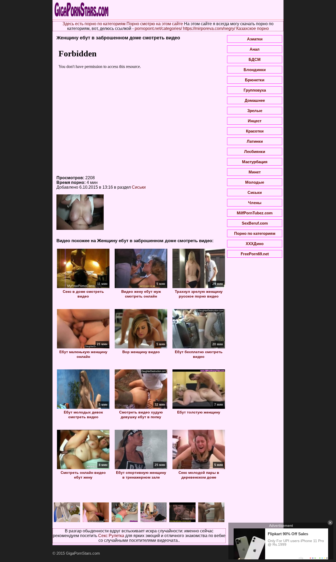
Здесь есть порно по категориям (93, 24)
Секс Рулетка (111, 535)
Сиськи (139, 187)
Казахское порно (252, 28)
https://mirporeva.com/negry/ (209, 28)
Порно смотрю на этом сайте (155, 24)
